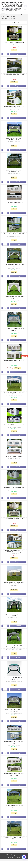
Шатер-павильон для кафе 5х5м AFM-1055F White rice (14, 519)
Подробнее (18, 54)
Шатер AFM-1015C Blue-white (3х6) (14, 424)
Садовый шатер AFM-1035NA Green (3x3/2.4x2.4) (14, 329)
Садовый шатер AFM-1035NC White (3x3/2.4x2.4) (14, 297)
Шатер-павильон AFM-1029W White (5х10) (14, 107)
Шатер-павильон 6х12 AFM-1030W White (14, 75)
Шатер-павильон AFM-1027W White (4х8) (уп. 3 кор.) (14, 774)
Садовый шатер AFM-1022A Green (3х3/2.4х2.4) (14, 838)
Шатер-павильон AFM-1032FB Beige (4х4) (14, 43)
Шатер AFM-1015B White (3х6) (14, 456)
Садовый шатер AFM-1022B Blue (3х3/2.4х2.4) (14, 806)
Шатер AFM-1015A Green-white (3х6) (14, 487)
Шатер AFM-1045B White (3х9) (14, 202)
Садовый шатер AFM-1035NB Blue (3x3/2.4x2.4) (14, 710)
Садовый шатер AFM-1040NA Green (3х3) (14, 265)
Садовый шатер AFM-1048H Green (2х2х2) (14, 614)
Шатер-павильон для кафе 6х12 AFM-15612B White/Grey (14, 551)
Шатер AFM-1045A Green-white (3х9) (14, 234)
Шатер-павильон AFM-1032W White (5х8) (14, 742)
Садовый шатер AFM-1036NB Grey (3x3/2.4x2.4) (14, 646)
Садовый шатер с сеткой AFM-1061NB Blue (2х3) (14, 139)
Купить (18, 117)
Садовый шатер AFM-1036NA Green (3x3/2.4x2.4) (14, 678)
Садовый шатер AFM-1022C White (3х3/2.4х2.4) (14, 393)
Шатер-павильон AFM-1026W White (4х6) (14, 361)
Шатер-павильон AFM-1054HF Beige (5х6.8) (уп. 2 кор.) (14, 583)
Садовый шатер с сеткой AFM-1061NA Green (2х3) (14, 170)
